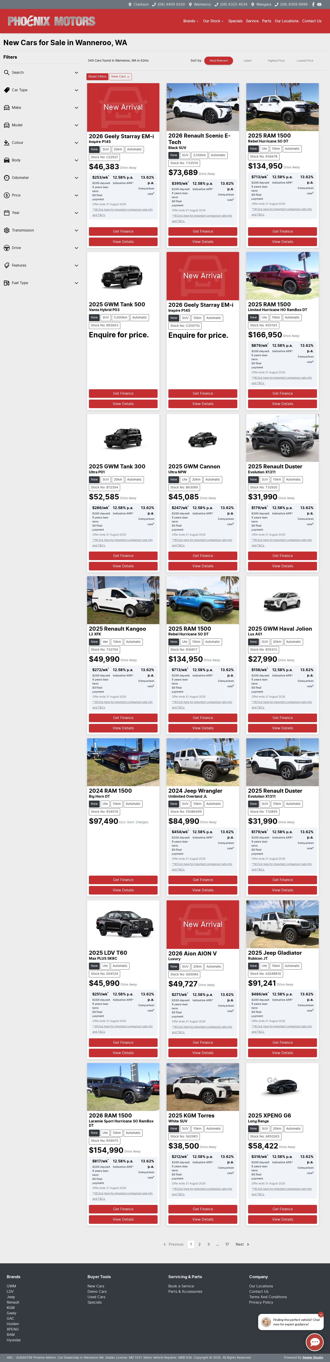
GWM (11, 1286)
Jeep (11, 1297)
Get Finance (123, 231)
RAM (11, 1335)
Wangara (263, 4)
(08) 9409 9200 (171, 4)
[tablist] (261, 60)
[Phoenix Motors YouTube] (320, 4)
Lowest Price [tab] (305, 60)
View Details (123, 242)
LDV (10, 1291)
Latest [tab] (247, 60)
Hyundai (14, 1340)
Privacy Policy (261, 1302)
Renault (13, 1302)
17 (227, 1244)
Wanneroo (202, 4)
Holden (13, 1324)
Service (252, 21)
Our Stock (211, 21)
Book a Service (181, 1286)
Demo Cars (97, 1291)
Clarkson (141, 4)
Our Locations (287, 21)
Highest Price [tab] (276, 60)
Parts (266, 21)
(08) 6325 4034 (233, 4)
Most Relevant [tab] (219, 60)
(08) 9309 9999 (294, 4)
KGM (11, 1308)
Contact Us (311, 21)
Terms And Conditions (268, 1297)
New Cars (96, 1286)
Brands (189, 21)
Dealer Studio (313, 1357)
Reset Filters (97, 76)
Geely (11, 1313)
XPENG (13, 1329)
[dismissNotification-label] (321, 1314)
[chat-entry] (315, 1342)
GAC (10, 1318)
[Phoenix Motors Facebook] (314, 4)
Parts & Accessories (185, 1291)
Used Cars (96, 1297)
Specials (235, 21)
